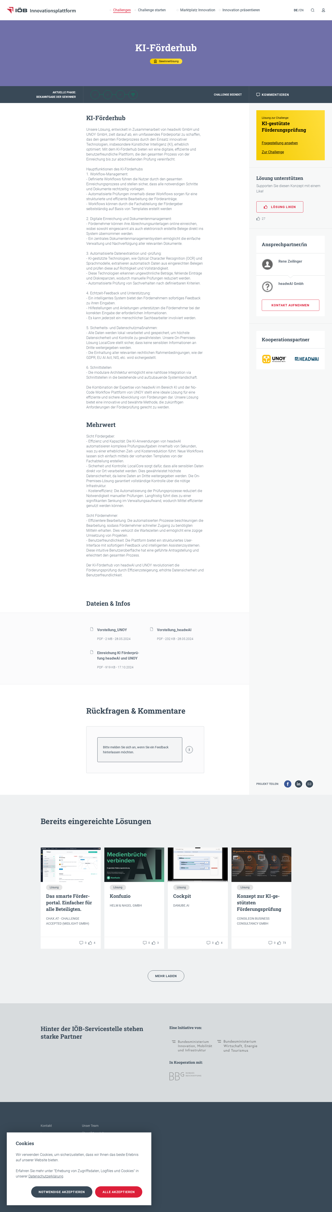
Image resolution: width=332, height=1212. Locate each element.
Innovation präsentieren (241, 10)
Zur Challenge (273, 152)
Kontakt (46, 1125)
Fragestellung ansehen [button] (280, 143)
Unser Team (90, 1125)
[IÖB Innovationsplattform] (41, 10)
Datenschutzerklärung (45, 1176)
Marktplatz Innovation (197, 10)
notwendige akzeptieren (62, 1192)
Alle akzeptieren (119, 1192)
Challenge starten (152, 10)
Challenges (122, 10)
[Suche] (312, 10)
